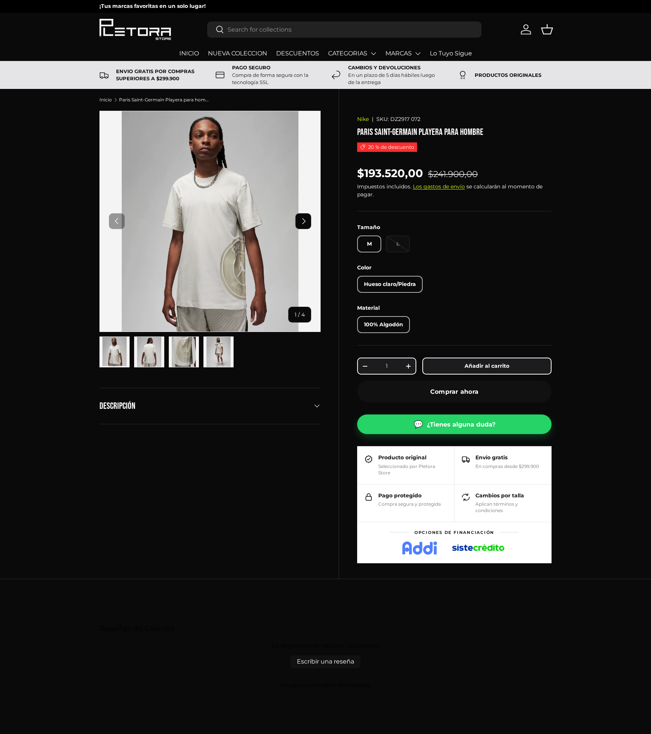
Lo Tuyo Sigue (451, 53)
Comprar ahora (454, 391)
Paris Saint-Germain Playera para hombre (164, 99)
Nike (363, 119)
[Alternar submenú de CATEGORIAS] (373, 53)
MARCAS (398, 53)
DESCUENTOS (297, 53)
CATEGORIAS (347, 53)
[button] (547, 29)
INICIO (189, 53)
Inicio (105, 99)
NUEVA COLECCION (237, 53)
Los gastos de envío (439, 186)
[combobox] (344, 29)
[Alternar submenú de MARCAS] (417, 53)
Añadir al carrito (487, 365)
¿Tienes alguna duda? (454, 424)
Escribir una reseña (325, 661)
